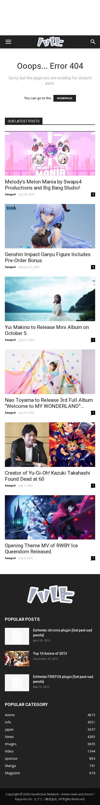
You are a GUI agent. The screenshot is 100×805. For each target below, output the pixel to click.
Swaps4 (10, 194)
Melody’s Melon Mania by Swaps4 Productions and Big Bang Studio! (43, 185)
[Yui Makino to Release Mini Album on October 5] (50, 299)
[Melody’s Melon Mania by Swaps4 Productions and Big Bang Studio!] (50, 153)
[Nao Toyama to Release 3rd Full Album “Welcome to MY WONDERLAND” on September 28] (50, 371)
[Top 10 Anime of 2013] (17, 658)
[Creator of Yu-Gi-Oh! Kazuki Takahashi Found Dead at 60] (50, 444)
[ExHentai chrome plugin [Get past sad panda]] (17, 636)
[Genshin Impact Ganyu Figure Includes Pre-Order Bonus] (50, 226)
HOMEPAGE (64, 98)
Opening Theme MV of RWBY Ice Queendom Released (41, 548)
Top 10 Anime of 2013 (50, 653)
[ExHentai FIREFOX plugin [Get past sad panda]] (17, 682)
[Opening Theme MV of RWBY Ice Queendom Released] (50, 517)
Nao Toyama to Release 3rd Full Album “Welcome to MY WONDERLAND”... (49, 403)
